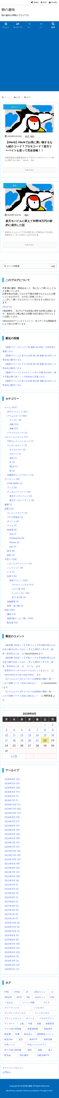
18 (14, 740)
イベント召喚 (28, 1002)
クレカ (46, 1002)
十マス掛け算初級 (12, 1028)
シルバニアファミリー (19, 563)
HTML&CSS (16, 538)
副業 (18, 97)
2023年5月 (12, 880)
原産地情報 (32, 1028)
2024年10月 (13, 813)
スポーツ (15, 453)
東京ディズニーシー (20, 496)
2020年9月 (12, 935)
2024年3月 (12, 838)
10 (6, 735)
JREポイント (40, 992)
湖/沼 (13, 466)
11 (14, 735)
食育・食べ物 (15, 605)
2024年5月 (12, 830)
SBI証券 (8, 997)
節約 (32, 136)
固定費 (7, 1034)
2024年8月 (12, 817)
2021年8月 (11, 901)
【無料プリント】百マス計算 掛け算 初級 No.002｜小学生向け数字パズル (29, 357)
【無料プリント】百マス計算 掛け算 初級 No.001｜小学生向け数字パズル (29, 383)
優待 (11, 614)
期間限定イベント (45, 1034)
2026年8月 (12, 779)
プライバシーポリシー (13, 1067)
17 (6, 740)
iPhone (14, 542)
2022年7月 (11, 884)
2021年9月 (11, 897)
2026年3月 (11, 796)
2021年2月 (11, 914)
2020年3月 (12, 960)
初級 (39, 1023)
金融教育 (13, 601)
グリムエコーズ (17, 415)
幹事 (17, 1034)
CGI (12, 534)
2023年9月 (12, 863)
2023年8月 (12, 867)
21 (37, 740)
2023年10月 (13, 859)
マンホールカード (17, 445)
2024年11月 (13, 808)
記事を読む (29, 170)
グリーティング (11, 1007)
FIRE (6, 992)
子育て (11, 559)
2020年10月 (12, 931)
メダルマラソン (46, 1018)
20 (29, 740)
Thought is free (46, 1091)
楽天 (27, 136)
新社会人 (28, 1034)
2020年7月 (12, 943)
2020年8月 (12, 939)
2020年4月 (12, 956)
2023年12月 (13, 851)
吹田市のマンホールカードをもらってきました (27, 670)
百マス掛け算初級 (12, 1050)
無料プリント (18, 580)
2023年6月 (12, 876)
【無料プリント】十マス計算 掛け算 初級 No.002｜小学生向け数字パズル (29, 366)
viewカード (39, 997)
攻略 (13, 428)
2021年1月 (11, 918)
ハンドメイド (15, 567)
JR (27, 992)
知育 (12, 576)
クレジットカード (17, 513)
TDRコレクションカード (20, 441)
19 (21, 740)
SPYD (19, 997)
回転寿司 (48, 1028)
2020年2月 (12, 965)
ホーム (7, 97)
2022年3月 (11, 889)
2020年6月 (12, 948)
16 (52, 735)
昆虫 (13, 458)
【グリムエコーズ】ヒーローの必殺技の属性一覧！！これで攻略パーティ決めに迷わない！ (28, 680)
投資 (10, 610)
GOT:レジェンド (17, 411)
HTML (17, 992)
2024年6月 (12, 825)
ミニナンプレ (20, 593)
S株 (28, 997)
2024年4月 (12, 834)
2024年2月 (12, 842)
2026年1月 (11, 800)
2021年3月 (11, 910)
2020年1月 (12, 969)
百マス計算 (19, 597)
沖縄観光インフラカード (20, 475)
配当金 (12, 622)
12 (21, 735)
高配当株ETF (43, 1055)
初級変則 (50, 1023)
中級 (30, 1023)
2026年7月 (12, 783)
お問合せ (6, 1072)
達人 (50, 1050)
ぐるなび (8, 1002)
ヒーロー (15, 420)
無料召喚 (48, 1039)
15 (45, 735)
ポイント (13, 521)
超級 (40, 1050)
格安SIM (8, 1039)
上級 (22, 1023)
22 (45, 740)
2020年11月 (12, 927)
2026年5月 (12, 792)
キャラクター (17, 449)
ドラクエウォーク (17, 432)
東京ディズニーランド (21, 500)
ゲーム (11, 407)
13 (29, 735)
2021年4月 (11, 905)
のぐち (30, 666)
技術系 (12, 529)
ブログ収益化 (15, 517)
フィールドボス (42, 1013)
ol (52, 992)
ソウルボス (39, 1007)
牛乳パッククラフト (36, 1044)
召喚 (13, 424)
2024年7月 (12, 821)
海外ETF (33, 1039)
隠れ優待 (24, 1055)
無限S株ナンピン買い (20, 618)
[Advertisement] (29, 60)
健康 (8, 504)
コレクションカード (16, 437)
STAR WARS (14, 483)
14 (37, 735)
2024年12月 (12, 804)
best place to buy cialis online (19, 674)
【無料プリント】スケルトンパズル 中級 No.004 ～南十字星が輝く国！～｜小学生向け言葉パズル (29, 374)
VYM (52, 997)
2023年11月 (13, 855)
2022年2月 (11, 893)
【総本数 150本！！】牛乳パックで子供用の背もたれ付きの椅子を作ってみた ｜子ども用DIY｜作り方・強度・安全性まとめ (29, 649)
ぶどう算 (18, 589)
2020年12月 (12, 922)
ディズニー (12, 479)
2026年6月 (12, 787)
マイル (11, 525)
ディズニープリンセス (15, 1013)
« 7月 (14, 756)
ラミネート (9, 1023)
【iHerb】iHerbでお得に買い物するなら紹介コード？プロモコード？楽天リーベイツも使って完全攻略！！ (29, 146)
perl (12, 546)
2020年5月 (12, 952)
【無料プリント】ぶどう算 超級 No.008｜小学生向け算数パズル (29, 349)
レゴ (10, 572)
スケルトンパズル (22, 584)
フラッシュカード (12, 1018)
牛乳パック (9, 1044)
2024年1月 (12, 846)
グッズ (12, 487)
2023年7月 (12, 872)
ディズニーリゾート (19, 491)
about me (7, 306)
